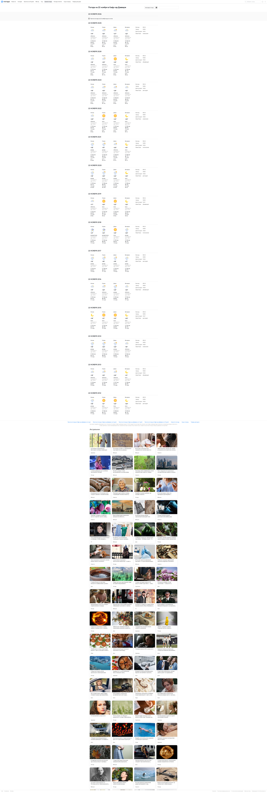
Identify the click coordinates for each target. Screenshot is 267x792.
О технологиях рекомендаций (237, 791)
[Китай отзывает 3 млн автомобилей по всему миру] (122, 466)
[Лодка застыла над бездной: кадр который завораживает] (122, 577)
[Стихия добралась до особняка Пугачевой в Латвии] (100, 466)
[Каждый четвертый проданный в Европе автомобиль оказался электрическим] (144, 666)
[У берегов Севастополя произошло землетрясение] (100, 666)
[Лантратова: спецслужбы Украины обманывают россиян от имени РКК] (122, 599)
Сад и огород (185, 422)
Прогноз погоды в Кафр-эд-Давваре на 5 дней (104, 422)
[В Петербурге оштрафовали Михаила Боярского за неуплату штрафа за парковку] (166, 599)
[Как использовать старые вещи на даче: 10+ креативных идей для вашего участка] (122, 733)
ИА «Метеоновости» (262, 791)
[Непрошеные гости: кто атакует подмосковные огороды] (100, 599)
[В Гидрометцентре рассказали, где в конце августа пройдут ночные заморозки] (100, 755)
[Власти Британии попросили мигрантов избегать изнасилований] (122, 510)
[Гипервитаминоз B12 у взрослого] (144, 644)
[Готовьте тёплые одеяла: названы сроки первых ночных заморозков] (166, 532)
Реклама (11, 791)
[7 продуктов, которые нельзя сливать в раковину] (144, 622)
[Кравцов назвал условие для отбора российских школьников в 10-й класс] (166, 644)
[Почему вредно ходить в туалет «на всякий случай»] (166, 711)
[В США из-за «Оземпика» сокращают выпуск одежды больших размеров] (122, 532)
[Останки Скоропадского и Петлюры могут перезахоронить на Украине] (100, 777)
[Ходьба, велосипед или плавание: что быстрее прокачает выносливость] (144, 733)
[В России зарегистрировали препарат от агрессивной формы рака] (144, 555)
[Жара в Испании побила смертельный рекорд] (122, 777)
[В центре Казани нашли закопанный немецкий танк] (144, 510)
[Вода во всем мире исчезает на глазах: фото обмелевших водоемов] (166, 777)
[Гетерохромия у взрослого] (100, 711)
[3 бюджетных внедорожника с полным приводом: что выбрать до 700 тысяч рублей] (100, 733)
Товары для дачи (195, 422)
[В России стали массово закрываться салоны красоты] (144, 443)
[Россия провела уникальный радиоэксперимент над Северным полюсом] (144, 777)
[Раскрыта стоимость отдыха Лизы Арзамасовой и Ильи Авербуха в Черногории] (144, 599)
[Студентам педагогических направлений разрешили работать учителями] (122, 755)
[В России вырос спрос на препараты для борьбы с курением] (166, 488)
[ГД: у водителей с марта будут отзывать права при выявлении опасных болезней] (100, 688)
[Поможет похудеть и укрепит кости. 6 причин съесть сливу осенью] (100, 510)
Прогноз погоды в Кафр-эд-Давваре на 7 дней (130, 422)
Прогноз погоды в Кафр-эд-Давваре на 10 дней (157, 422)
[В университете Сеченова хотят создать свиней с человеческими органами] (100, 488)
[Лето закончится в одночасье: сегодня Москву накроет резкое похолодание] (166, 466)
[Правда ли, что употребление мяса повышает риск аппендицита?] (122, 666)
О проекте (214, 791)
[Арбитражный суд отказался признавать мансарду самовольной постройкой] (122, 644)
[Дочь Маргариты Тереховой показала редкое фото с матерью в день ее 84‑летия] (166, 688)
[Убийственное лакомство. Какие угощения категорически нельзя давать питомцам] (166, 443)
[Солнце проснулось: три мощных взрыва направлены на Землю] (166, 755)
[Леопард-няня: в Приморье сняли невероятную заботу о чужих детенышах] (144, 466)
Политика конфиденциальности (223, 791)
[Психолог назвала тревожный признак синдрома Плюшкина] (166, 555)
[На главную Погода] (6, 1)
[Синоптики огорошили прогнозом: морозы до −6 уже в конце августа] (122, 555)
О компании (6, 791)
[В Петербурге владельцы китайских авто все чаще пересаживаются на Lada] (122, 688)
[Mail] (2, 1)
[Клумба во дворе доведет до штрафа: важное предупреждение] (144, 488)
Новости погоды (175, 422)
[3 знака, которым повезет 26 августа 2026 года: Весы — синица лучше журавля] (144, 577)
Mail (2, 791)
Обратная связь (247, 791)
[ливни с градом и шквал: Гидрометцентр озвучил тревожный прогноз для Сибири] (166, 622)
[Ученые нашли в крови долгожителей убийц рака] (166, 510)
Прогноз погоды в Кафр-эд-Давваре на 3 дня (79, 422)
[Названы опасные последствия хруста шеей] (166, 733)
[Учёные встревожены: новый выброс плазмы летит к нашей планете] (100, 622)
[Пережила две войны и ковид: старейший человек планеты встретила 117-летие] (122, 488)
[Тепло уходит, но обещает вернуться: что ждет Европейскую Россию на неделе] (122, 711)
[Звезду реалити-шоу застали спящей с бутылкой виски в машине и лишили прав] (144, 755)
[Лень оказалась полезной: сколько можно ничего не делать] (100, 555)
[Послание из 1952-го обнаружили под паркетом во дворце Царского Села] (122, 443)
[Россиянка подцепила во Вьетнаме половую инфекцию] (100, 443)
